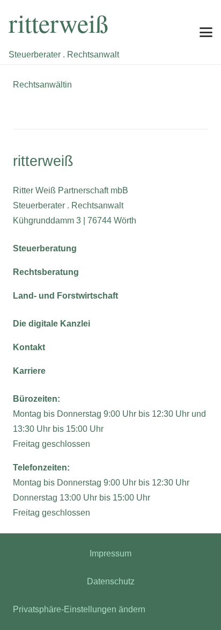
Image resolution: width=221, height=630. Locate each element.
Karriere (29, 370)
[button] (206, 32)
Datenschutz (111, 581)
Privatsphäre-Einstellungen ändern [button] (79, 609)
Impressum (110, 553)
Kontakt (29, 347)
